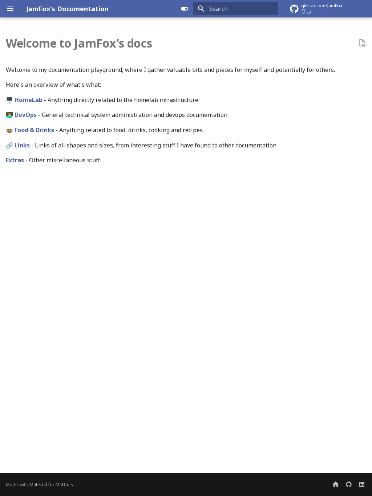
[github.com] (349, 484)
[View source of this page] (361, 43)
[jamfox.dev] (335, 484)
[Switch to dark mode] (184, 8)
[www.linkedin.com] (362, 484)
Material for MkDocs (51, 484)
